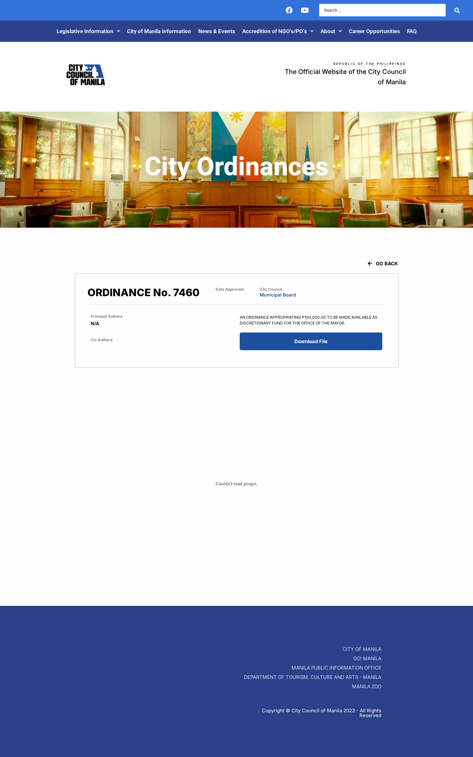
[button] (383, 263)
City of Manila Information (159, 31)
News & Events (216, 31)
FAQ (412, 31)
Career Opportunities (374, 31)
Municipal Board (278, 294)
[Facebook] (289, 10)
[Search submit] (457, 10)
